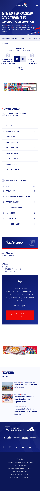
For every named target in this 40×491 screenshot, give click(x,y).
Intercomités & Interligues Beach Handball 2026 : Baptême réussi (24, 399)
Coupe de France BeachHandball (28, 382)
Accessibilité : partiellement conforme (20, 462)
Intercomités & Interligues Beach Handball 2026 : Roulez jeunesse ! (25, 411)
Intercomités (23, 406)
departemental (27, 25)
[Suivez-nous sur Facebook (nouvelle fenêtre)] (3, 447)
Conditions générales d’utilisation (20, 468)
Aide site (20, 459)
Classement (23, 38)
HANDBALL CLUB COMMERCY (32, 61)
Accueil (4, 25)
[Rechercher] (37, 5)
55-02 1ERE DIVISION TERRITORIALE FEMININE (24, 27)
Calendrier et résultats (9, 38)
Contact (20, 456)
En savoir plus (20, 305)
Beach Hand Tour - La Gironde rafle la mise (25, 385)
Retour (6, 44)
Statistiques (33, 38)
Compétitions (10, 25)
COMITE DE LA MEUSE (7, 27)
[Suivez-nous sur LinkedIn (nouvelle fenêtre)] (30, 447)
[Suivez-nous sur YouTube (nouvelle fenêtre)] (23, 447)
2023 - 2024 (19, 25)
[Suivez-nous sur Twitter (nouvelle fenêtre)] (16, 447)
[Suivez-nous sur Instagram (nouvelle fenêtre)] (10, 447)
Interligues (23, 394)
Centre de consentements (20, 474)
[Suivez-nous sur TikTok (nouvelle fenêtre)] (37, 447)
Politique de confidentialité (20, 471)
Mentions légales (20, 465)
